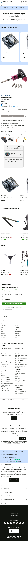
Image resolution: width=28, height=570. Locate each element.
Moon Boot (3, 333)
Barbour (3, 337)
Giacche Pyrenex (19, 360)
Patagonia (3, 320)
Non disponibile (12, 115)
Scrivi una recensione (5, 99)
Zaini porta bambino (5, 390)
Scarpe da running (5, 381)
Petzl (16, 337)
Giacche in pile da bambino (19, 352)
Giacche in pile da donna (7, 353)
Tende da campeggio (6, 362)
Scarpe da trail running (6, 379)
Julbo (16, 329)
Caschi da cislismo (5, 388)
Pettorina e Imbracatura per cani (20, 381)
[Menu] (1, 5)
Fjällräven (17, 320)
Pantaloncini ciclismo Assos (20, 374)
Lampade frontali (5, 368)
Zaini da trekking (5, 373)
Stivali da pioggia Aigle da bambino (21, 356)
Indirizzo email (14, 436)
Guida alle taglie (22, 109)
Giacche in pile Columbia (21, 364)
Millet (2, 331)
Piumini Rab (17, 378)
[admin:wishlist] (25, 116)
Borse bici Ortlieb (19, 385)
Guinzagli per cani (19, 383)
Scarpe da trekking (5, 377)
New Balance (18, 331)
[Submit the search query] (26, 5)
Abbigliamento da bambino (19, 349)
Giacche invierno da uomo (6, 356)
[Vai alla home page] (2, 399)
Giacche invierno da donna (6, 349)
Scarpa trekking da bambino (5, 386)
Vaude (16, 325)
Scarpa (16, 323)
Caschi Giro (17, 376)
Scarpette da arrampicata (7, 383)
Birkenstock (17, 335)
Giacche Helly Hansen (20, 362)
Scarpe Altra (17, 387)
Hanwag (17, 333)
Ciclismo (5, 399)
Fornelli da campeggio (6, 371)
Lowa (2, 327)
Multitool (23, 399)
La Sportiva (3, 325)
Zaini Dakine (17, 371)
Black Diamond (5, 95)
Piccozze (3, 375)
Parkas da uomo (5, 359)
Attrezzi (19, 399)
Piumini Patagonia (19, 393)
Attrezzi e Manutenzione (12, 399)
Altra (2, 329)
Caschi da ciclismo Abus (20, 391)
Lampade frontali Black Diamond (20, 367)
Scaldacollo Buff (18, 389)
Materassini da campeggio (4, 365)
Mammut (17, 327)
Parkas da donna (5, 351)
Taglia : (3, 109)
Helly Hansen (4, 335)
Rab (2, 323)
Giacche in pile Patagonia (21, 358)
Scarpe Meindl (18, 369)
